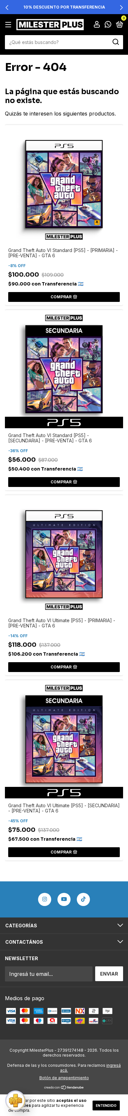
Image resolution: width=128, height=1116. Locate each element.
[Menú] (9, 24)
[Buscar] (115, 42)
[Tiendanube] (64, 1087)
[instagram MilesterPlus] (44, 899)
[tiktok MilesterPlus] (83, 899)
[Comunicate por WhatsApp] (108, 25)
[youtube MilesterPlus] (64, 899)
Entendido (106, 1105)
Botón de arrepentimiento (64, 1077)
